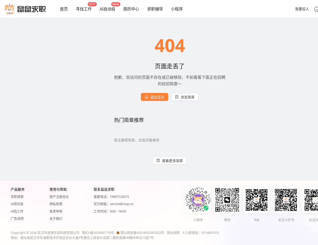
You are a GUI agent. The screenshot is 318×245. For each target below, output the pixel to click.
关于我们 (55, 218)
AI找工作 (17, 211)
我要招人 (302, 9)
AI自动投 (107, 9)
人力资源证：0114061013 (200, 232)
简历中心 (131, 9)
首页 (64, 9)
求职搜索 (17, 196)
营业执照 (173, 232)
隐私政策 (55, 204)
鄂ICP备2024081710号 (98, 232)
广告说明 (17, 218)
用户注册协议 (59, 196)
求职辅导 (155, 9)
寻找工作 (84, 9)
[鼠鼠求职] (24, 9)
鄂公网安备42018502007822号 (142, 232)
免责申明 (55, 211)
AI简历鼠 (17, 204)
